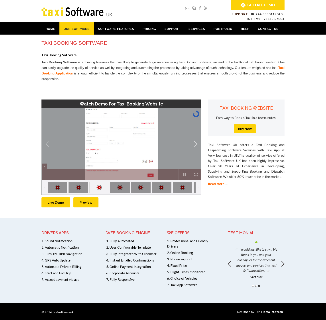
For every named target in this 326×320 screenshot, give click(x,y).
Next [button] (283, 264)
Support (172, 29)
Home (50, 29)
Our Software (77, 29)
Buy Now (245, 129)
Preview (86, 202)
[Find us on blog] (205, 8)
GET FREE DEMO (261, 5)
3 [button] (259, 286)
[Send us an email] (187, 8)
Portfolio (223, 29)
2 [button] (256, 286)
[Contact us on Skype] (194, 8)
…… (218, 184)
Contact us (268, 29)
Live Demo (56, 202)
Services (197, 29)
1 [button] (253, 286)
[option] (256, 258)
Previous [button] (229, 264)
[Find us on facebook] (200, 8)
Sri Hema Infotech (270, 312)
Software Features (116, 29)
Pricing (149, 29)
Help (245, 29)
